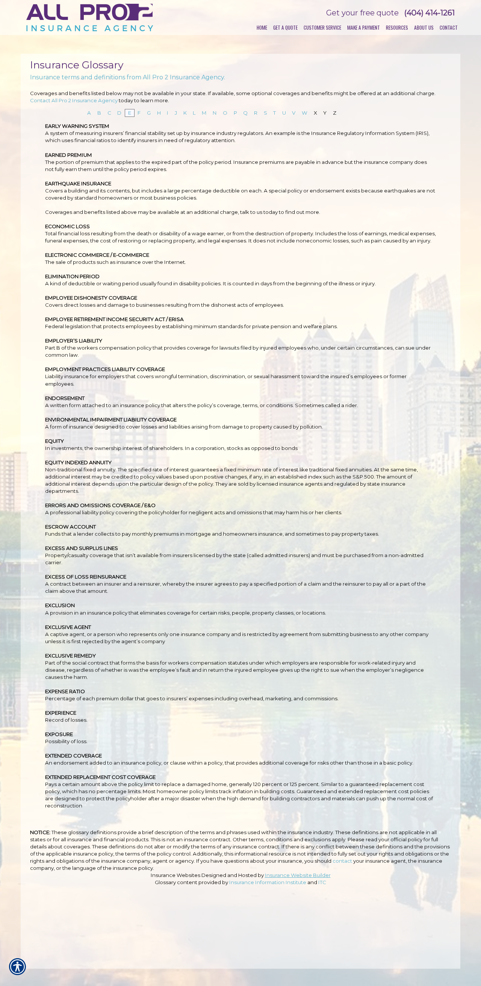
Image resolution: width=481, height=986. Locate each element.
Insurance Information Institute (267, 882)
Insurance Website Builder (298, 875)
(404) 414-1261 (429, 12)
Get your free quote (362, 12)
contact (342, 861)
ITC (322, 882)
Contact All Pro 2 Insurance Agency (74, 100)
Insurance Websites (175, 875)
